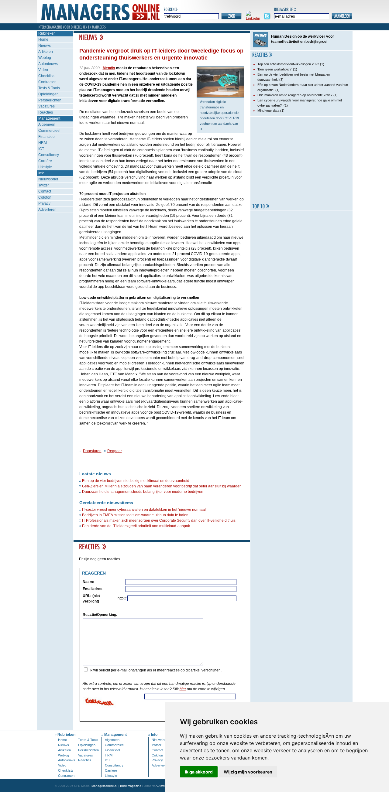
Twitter (43, 185)
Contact (44, 191)
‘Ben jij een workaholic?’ (274, 69)
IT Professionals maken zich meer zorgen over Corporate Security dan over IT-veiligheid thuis (159, 520)
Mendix (109, 68)
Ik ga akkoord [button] (199, 771)
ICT (41, 149)
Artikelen (45, 52)
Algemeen (46, 124)
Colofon (44, 197)
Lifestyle (45, 167)
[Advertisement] (301, 159)
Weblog (44, 58)
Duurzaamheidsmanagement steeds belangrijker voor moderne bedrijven (142, 492)
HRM (42, 143)
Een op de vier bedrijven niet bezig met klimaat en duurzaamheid (135, 481)
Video (43, 70)
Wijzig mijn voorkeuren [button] (248, 771)
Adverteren (47, 209)
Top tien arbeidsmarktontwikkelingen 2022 (288, 64)
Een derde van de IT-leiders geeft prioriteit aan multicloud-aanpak (136, 526)
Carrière (45, 161)
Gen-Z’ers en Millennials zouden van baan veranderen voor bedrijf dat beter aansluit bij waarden (162, 486)
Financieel (47, 137)
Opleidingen (48, 94)
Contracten (47, 82)
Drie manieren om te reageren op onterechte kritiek (294, 95)
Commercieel (49, 130)
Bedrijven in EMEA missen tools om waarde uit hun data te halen (135, 515)
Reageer (114, 451)
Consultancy (48, 155)
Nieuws (44, 45)
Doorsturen (92, 451)
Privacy (44, 203)
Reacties (45, 112)
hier (183, 689)
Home (43, 39)
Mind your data (268, 110)
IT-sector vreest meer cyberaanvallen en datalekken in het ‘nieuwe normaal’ (144, 509)
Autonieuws (48, 64)
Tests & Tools (49, 88)
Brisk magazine (130, 785)
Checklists (46, 76)
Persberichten (49, 100)
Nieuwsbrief (48, 179)
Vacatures (46, 106)
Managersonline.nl (104, 785)
